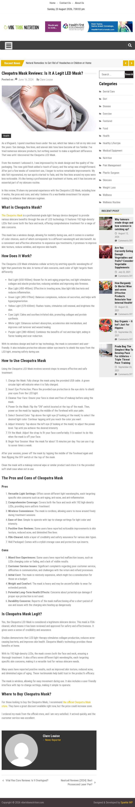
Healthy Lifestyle (112, 143)
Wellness (107, 194)
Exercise (107, 113)
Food (105, 128)
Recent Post (110, 210)
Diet (105, 98)
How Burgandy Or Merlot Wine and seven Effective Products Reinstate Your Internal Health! (123, 293)
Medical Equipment (112, 150)
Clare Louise (46, 79)
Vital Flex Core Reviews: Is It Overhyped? (27, 780)
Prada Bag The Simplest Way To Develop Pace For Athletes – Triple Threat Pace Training (124, 354)
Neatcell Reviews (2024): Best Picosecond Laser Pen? (76, 782)
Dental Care (109, 91)
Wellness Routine (111, 202)
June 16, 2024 (25, 79)
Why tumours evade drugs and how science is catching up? (124, 224)
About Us (79, 2)
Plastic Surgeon (111, 172)
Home (52, 2)
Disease (107, 106)
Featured (107, 121)
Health (6, 135)
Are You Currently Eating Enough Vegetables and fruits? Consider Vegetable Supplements (124, 257)
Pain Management (112, 165)
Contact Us (65, 2)
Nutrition (107, 158)
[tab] (110, 211)
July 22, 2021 (124, 272)
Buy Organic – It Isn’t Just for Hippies (124, 324)
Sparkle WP (127, 802)
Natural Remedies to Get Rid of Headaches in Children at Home (58, 62)
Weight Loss (109, 187)
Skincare (107, 180)
